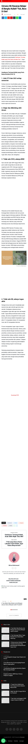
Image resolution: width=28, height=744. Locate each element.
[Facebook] (6, 729)
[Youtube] (17, 729)
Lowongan (21, 741)
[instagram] (21, 729)
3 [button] (13, 609)
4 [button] (14, 609)
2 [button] (12, 609)
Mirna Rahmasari (7, 14)
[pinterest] (11, 18)
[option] (14, 595)
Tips (25, 599)
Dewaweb (22, 737)
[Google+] (14, 729)
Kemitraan (10, 741)
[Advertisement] (14, 35)
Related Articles (13, 579)
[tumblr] (14, 18)
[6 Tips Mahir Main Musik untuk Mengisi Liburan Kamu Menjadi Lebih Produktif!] (14, 592)
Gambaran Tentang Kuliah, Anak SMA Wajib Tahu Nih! (14, 534)
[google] (8, 18)
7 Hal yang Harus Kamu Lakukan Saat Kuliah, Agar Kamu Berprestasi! (14, 542)
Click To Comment (14, 615)
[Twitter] (10, 729)
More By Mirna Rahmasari (13, 580)
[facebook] (3, 18)
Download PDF (15, 395)
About (5, 741)
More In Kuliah (13, 582)
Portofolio (16, 741)
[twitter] (5, 18)
